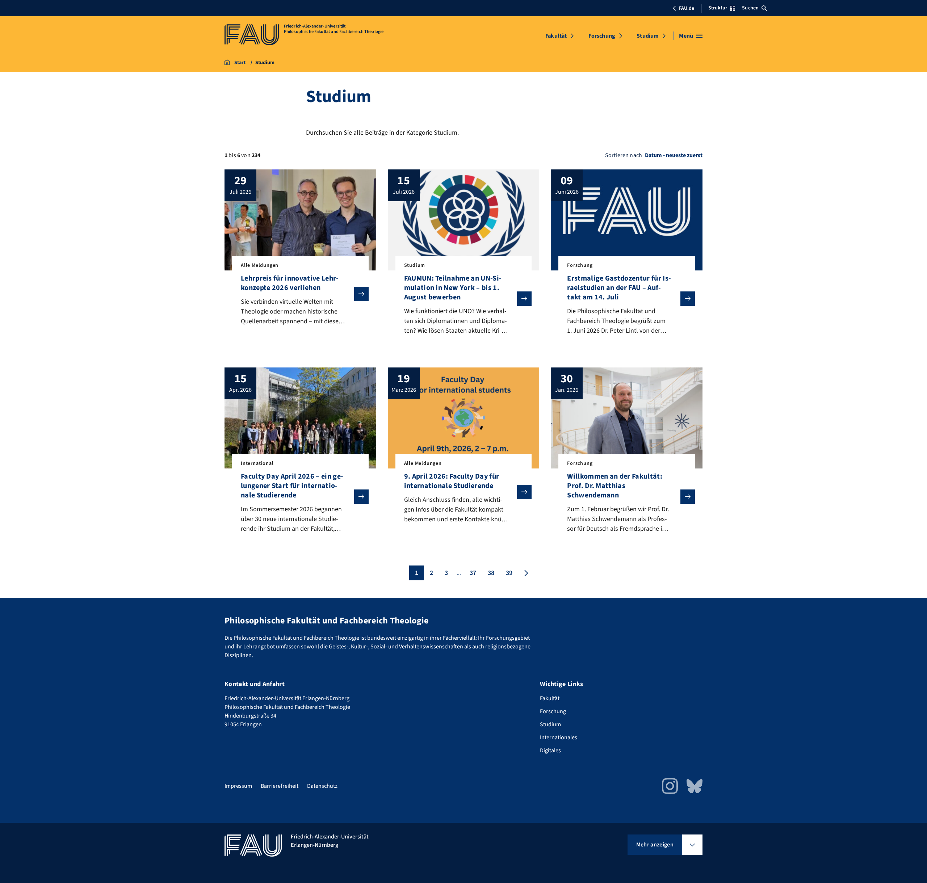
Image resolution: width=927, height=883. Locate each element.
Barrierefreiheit (279, 786)
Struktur (717, 8)
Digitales (550, 750)
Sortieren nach (623, 155)
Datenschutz (322, 786)
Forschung (601, 36)
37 (473, 572)
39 (509, 572)
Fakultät (556, 36)
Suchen (750, 8)
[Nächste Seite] (525, 572)
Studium (648, 36)
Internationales (558, 737)
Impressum (238, 786)
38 (491, 572)
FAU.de (686, 8)
